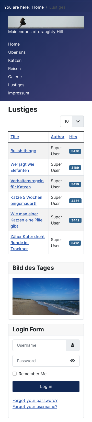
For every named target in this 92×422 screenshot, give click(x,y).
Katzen (14, 60)
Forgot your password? (35, 400)
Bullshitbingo (23, 150)
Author (57, 136)
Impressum (18, 92)
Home (14, 44)
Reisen (14, 68)
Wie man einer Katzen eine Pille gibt (26, 220)
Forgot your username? (35, 406)
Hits (73, 136)
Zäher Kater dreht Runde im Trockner (27, 242)
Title (14, 136)
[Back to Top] (83, 412)
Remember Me (33, 373)
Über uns (17, 52)
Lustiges (16, 84)
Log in (46, 386)
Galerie (15, 76)
